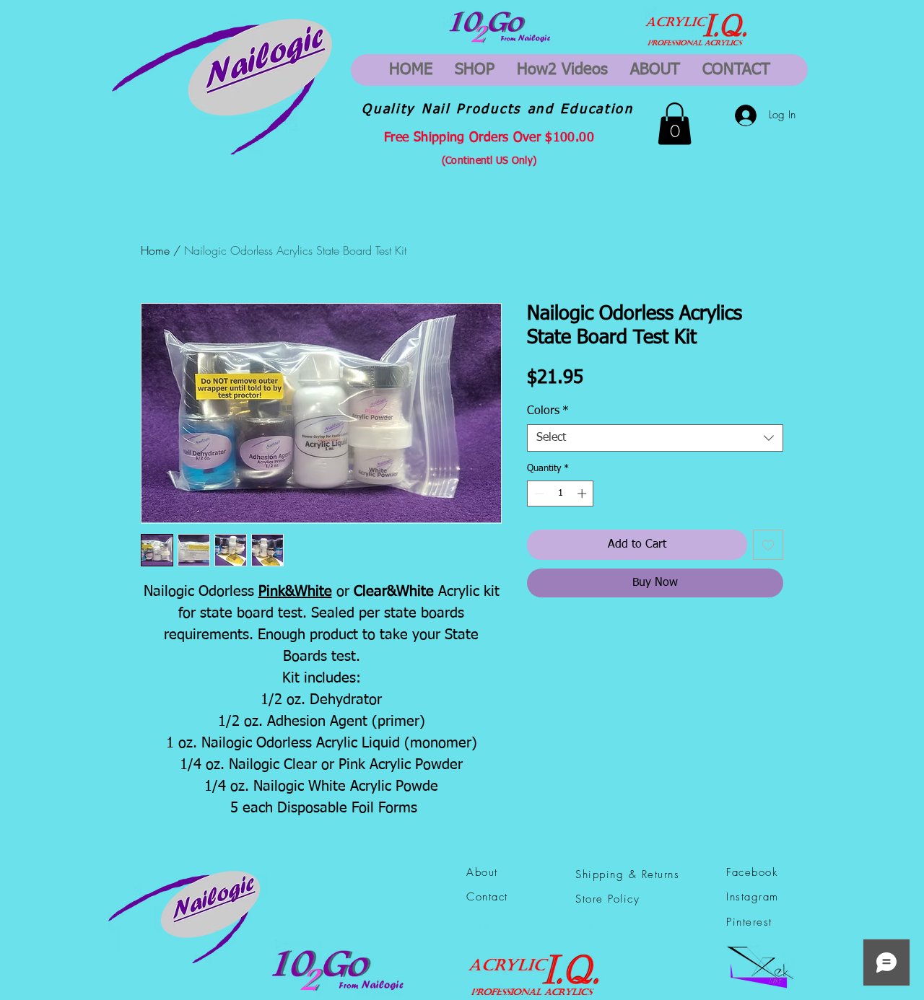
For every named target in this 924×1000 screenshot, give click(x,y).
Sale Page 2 (499, 926)
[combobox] (655, 438)
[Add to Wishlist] (768, 545)
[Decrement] (537, 493)
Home (155, 250)
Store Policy (607, 899)
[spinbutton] (560, 493)
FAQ (587, 926)
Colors (548, 411)
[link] (674, 123)
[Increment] (583, 493)
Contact (487, 897)
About (482, 872)
